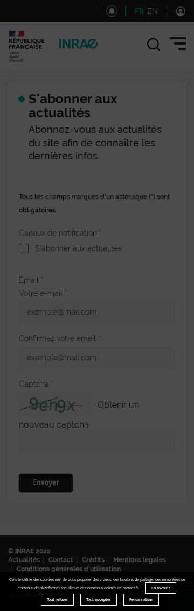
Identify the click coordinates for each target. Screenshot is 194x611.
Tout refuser (57, 599)
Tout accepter (98, 599)
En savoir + (160, 588)
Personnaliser (141, 599)
